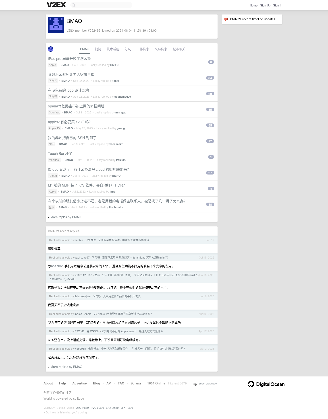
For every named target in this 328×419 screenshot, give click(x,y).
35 (210, 109)
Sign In (277, 5)
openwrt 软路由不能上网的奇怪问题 (76, 106)
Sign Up (265, 5)
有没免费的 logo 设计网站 (68, 90)
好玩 (128, 49)
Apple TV (54, 128)
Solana (136, 383)
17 (210, 141)
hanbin (79, 240)
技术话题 (113, 49)
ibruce (78, 314)
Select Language (207, 383)
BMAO (84, 49)
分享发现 (90, 240)
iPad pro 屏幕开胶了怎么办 (69, 58)
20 (210, 93)
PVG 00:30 (97, 407)
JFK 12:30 (127, 407)
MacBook (54, 160)
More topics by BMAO (65, 217)
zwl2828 (121, 160)
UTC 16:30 (82, 407)
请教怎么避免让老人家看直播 (71, 74)
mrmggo (120, 112)
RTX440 (80, 331)
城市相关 (179, 49)
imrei (113, 191)
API (109, 383)
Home (253, 5)
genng (121, 128)
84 (210, 78)
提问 (98, 49)
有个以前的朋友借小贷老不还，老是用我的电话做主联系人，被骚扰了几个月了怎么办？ (117, 200)
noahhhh (57, 266)
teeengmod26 (122, 96)
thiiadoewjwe (83, 296)
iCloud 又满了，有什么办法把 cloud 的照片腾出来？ (89, 169)
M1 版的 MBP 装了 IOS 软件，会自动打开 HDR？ (87, 185)
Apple (52, 65)
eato (116, 81)
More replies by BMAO (66, 366)
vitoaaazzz (116, 144)
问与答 (53, 80)
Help (62, 383)
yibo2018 (80, 348)
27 (210, 173)
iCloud (53, 175)
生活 (51, 207)
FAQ (121, 383)
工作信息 (143, 49)
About (48, 383)
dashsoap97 (82, 257)
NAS (51, 144)
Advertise (79, 383)
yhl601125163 (83, 275)
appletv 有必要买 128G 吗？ (70, 121)
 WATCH (93, 331)
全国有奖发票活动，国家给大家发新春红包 (123, 240)
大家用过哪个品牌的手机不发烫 (122, 296)
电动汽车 (93, 348)
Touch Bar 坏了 (60, 153)
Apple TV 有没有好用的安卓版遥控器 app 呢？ (125, 314)
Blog (96, 383)
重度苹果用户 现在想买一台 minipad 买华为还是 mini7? (135, 257)
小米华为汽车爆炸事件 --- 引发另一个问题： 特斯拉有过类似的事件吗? (143, 348)
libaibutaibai (116, 207)
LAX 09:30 (112, 407)
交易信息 (161, 49)
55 (210, 125)
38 (210, 204)
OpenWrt (54, 112)
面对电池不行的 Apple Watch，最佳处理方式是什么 (132, 331)
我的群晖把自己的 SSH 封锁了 (72, 137)
